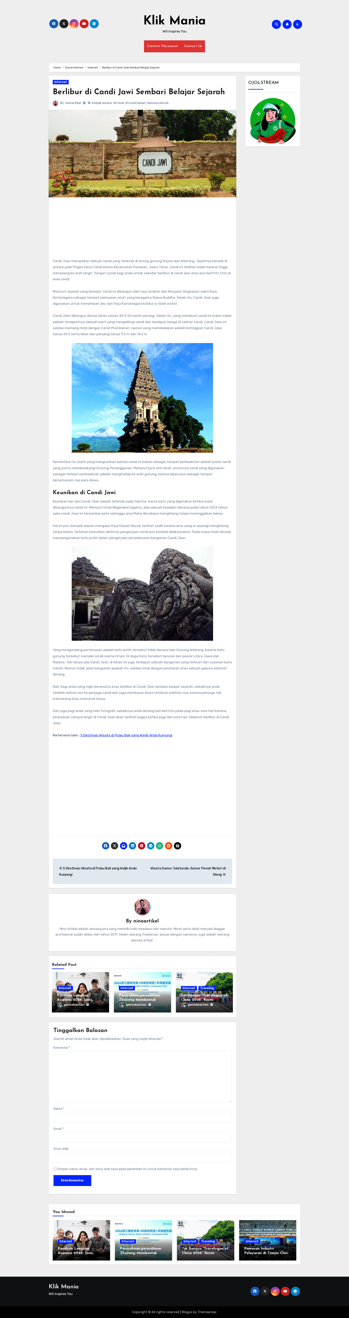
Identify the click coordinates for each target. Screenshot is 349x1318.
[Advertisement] (143, 229)
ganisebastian (74, 1004)
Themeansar (207, 1312)
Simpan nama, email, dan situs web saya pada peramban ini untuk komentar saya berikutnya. (127, 1169)
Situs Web (61, 1149)
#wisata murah (158, 103)
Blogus (187, 1312)
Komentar (62, 1048)
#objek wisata (102, 103)
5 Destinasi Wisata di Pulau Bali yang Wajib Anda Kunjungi (126, 735)
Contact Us (193, 46)
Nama (59, 1109)
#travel (118, 103)
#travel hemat (135, 103)
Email (59, 1129)
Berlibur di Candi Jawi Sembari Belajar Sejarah (139, 92)
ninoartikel (73, 103)
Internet (60, 82)
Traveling (207, 988)
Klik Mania (174, 21)
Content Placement (162, 46)
